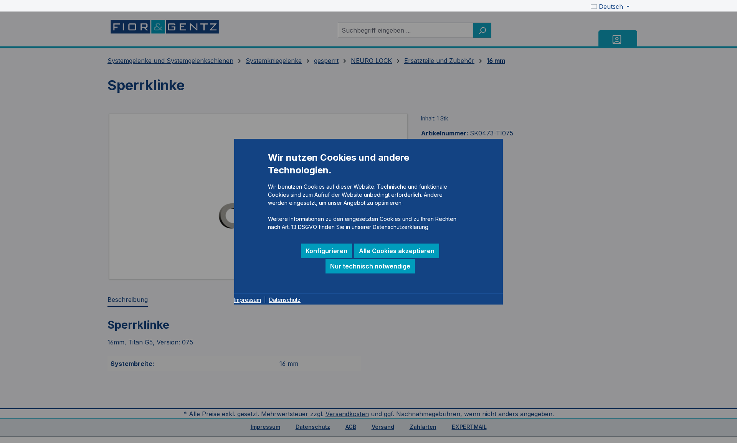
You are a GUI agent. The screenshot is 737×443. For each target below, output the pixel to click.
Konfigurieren (326, 251)
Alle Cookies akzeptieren (397, 251)
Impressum (247, 299)
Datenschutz (285, 299)
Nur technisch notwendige (370, 266)
